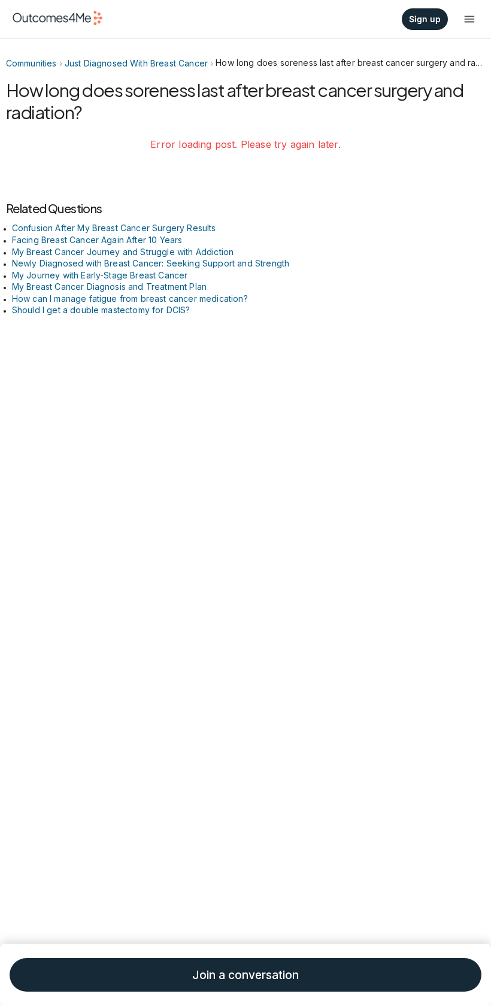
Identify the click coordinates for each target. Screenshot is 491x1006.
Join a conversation (245, 975)
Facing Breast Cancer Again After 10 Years (97, 240)
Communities (31, 63)
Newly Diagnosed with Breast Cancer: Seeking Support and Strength (151, 263)
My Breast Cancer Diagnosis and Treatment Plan (109, 286)
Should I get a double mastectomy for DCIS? (101, 310)
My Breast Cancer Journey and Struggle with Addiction (123, 252)
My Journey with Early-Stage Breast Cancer (100, 275)
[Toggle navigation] (469, 19)
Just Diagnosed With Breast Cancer (136, 63)
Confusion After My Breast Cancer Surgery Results (114, 228)
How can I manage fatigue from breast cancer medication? (130, 298)
